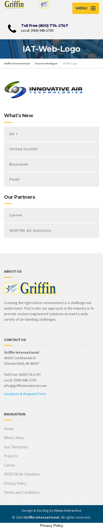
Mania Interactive (67, 510)
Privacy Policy (15, 483)
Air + (13, 134)
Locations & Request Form (25, 393)
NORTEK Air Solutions (30, 230)
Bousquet (18, 164)
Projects (11, 455)
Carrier (15, 215)
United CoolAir (23, 149)
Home (9, 428)
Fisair (14, 179)
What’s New (14, 437)
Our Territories (16, 446)
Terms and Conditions (22, 492)
